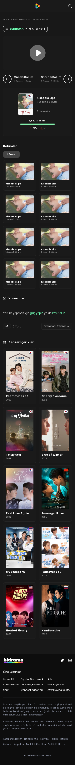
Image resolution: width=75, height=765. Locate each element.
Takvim (44, 739)
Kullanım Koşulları (13, 744)
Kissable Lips (20, 19)
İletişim (64, 739)
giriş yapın (36, 313)
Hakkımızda (31, 739)
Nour (5, 690)
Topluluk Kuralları (36, 744)
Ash (50, 679)
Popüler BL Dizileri (12, 739)
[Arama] (70, 6)
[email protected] (38, 725)
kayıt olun (58, 313)
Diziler (6, 19)
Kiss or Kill (8, 679)
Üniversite (45, 111)
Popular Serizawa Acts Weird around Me (33, 679)
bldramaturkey (42, 755)
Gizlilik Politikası (56, 744)
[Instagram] (70, 660)
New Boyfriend (56, 684)
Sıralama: (55, 326)
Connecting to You (32, 690)
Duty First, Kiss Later (32, 684)
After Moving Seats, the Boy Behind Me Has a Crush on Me (60, 690)
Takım (54, 739)
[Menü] (5, 6)
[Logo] (37, 6)
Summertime (10, 684)
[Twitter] (62, 660)
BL (38, 111)
